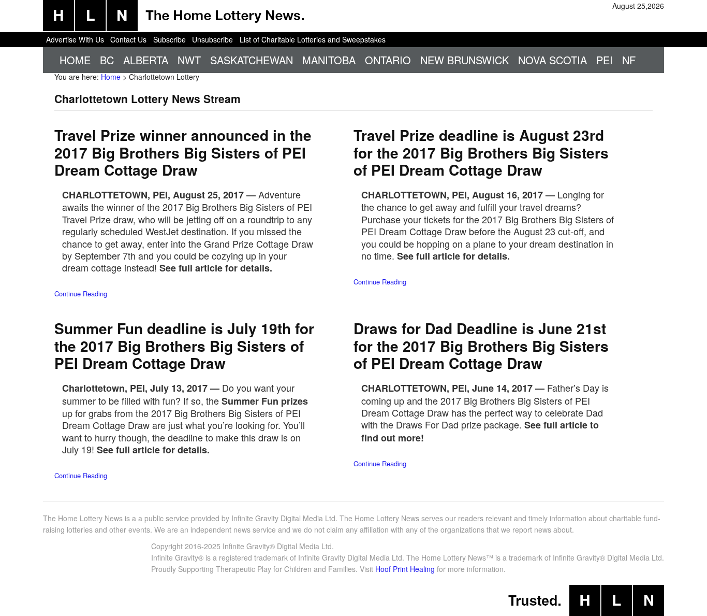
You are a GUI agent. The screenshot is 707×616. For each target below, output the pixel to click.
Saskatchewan (251, 59)
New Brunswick (464, 59)
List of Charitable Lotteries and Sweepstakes (313, 39)
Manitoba (329, 59)
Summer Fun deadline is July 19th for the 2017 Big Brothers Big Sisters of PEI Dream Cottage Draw (184, 346)
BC (107, 59)
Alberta (145, 59)
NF (629, 59)
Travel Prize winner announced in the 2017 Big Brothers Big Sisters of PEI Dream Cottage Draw (183, 152)
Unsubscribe (212, 39)
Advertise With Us (75, 39)
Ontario (388, 59)
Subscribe (169, 39)
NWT (189, 59)
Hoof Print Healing (405, 569)
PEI (604, 59)
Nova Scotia (552, 59)
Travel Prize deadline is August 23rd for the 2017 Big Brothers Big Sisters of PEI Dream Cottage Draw (481, 152)
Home (75, 59)
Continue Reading (80, 293)
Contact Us (128, 39)
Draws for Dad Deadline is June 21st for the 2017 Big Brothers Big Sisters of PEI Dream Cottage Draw (481, 346)
